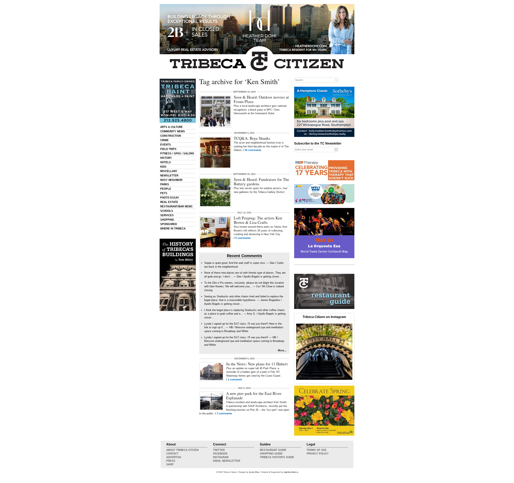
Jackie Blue (254, 472)
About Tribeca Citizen (182, 449)
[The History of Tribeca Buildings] (178, 275)
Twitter (219, 449)
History (166, 157)
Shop (170, 464)
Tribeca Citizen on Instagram (324, 317)
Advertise (173, 457)
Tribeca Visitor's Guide (277, 457)
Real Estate (169, 202)
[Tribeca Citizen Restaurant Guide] (324, 308)
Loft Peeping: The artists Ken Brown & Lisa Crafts (258, 220)
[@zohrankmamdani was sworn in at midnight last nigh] (324, 352)
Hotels (165, 162)
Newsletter (169, 175)
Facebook (220, 453)
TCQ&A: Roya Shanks (252, 138)
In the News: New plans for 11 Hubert (257, 364)
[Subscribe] (336, 149)
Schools (166, 210)
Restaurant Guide (273, 449)
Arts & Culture (171, 126)
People (165, 188)
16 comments (253, 150)
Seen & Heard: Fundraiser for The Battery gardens (261, 181)
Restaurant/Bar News (176, 206)
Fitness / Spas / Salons (177, 153)
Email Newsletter (226, 460)
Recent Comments (244, 256)
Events (165, 144)
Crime (164, 140)
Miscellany (168, 171)
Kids (163, 166)
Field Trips (168, 149)
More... (282, 350)
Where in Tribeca (173, 228)
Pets (163, 193)
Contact (172, 453)
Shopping (167, 219)
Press (170, 460)
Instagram (220, 457)
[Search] (336, 80)
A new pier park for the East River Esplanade (253, 395)
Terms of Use (316, 449)
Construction (170, 135)
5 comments (243, 237)
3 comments (224, 413)
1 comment (235, 379)
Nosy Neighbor (171, 179)
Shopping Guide (271, 453)
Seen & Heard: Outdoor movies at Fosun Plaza (261, 99)
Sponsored (168, 224)
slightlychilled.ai (291, 472)
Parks (164, 184)
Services (167, 215)
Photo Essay (169, 197)
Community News (172, 131)
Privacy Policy (318, 453)
